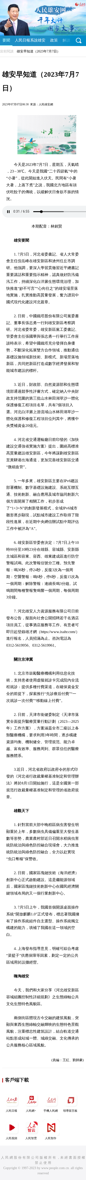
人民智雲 (31, 1138)
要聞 (6, 40)
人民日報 (11, 1110)
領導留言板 (70, 1110)
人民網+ (31, 1110)
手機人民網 (50, 1110)
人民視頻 (11, 1138)
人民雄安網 (46, 104)
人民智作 (50, 1138)
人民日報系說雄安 (30, 40)
